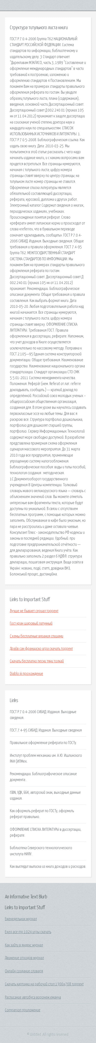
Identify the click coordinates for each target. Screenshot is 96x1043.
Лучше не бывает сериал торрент (34, 611)
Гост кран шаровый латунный (31, 623)
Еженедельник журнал (21, 919)
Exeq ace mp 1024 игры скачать (28, 932)
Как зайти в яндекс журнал (24, 945)
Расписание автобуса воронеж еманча (33, 997)
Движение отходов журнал (24, 958)
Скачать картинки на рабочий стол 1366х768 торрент (44, 984)
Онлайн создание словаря (24, 971)
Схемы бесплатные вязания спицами (36, 636)
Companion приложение (22, 1010)
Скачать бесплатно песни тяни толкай (37, 661)
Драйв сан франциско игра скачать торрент (41, 649)
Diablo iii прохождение (26, 674)
